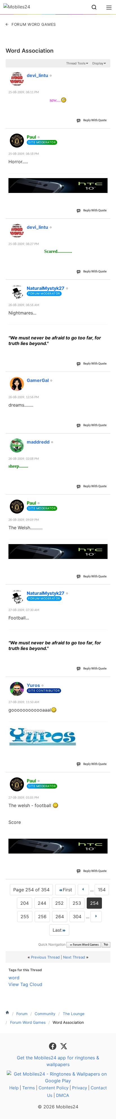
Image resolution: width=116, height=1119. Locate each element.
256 (42, 916)
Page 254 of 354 (31, 889)
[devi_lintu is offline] (17, 79)
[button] (94, 7)
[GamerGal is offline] (17, 384)
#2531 (103, 72)
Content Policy (53, 1087)
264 (59, 916)
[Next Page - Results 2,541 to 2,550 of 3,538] (96, 916)
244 (42, 903)
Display (97, 63)
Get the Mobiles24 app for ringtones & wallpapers (58, 1061)
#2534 (103, 285)
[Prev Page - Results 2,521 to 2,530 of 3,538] (83, 889)
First (67, 889)
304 (77, 916)
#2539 (103, 682)
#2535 (103, 377)
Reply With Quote (95, 120)
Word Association (29, 50)
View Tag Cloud (25, 984)
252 (59, 903)
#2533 (103, 224)
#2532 (103, 134)
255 (25, 916)
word (13, 977)
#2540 (103, 777)
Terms (28, 1087)
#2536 (103, 438)
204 (24, 903)
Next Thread (74, 957)
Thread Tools (76, 63)
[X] (63, 1045)
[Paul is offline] (17, 141)
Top (106, 945)
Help (14, 1087)
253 (77, 903)
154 (102, 889)
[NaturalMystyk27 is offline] (17, 292)
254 (94, 903)
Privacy (79, 1087)
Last (57, 930)
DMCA (62, 1095)
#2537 (103, 500)
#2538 (103, 590)
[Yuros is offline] (17, 689)
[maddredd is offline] (17, 446)
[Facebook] (53, 1045)
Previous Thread (45, 957)
